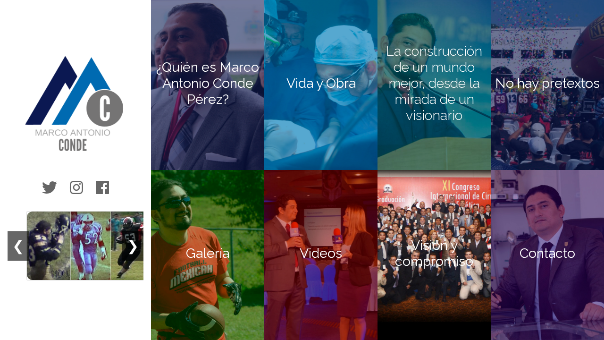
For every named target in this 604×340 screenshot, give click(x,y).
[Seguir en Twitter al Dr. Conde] (49, 187)
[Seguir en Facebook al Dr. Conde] (102, 187)
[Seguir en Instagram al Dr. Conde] (76, 187)
